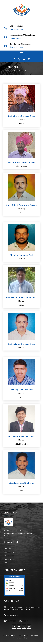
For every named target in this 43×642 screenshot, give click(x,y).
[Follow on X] (19, 59)
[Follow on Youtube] (24, 59)
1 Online (11, 594)
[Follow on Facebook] (14, 59)
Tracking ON (17, 594)
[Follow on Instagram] (29, 59)
